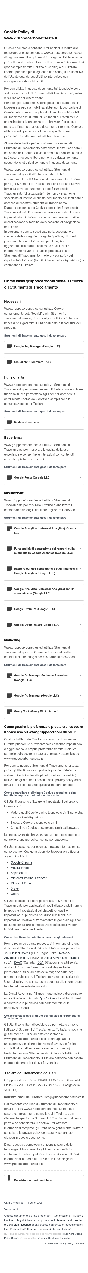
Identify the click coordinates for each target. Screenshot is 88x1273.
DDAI (40, 962)
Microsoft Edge (21, 883)
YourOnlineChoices (17, 953)
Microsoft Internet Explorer (29, 878)
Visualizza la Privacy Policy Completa (64, 1243)
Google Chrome (21, 862)
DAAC (18, 962)
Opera (15, 893)
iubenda (26, 1224)
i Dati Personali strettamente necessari (43, 1226)
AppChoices (47, 998)
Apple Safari (19, 873)
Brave (15, 888)
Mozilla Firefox (20, 867)
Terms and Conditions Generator (53, 1238)
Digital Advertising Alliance (61, 957)
